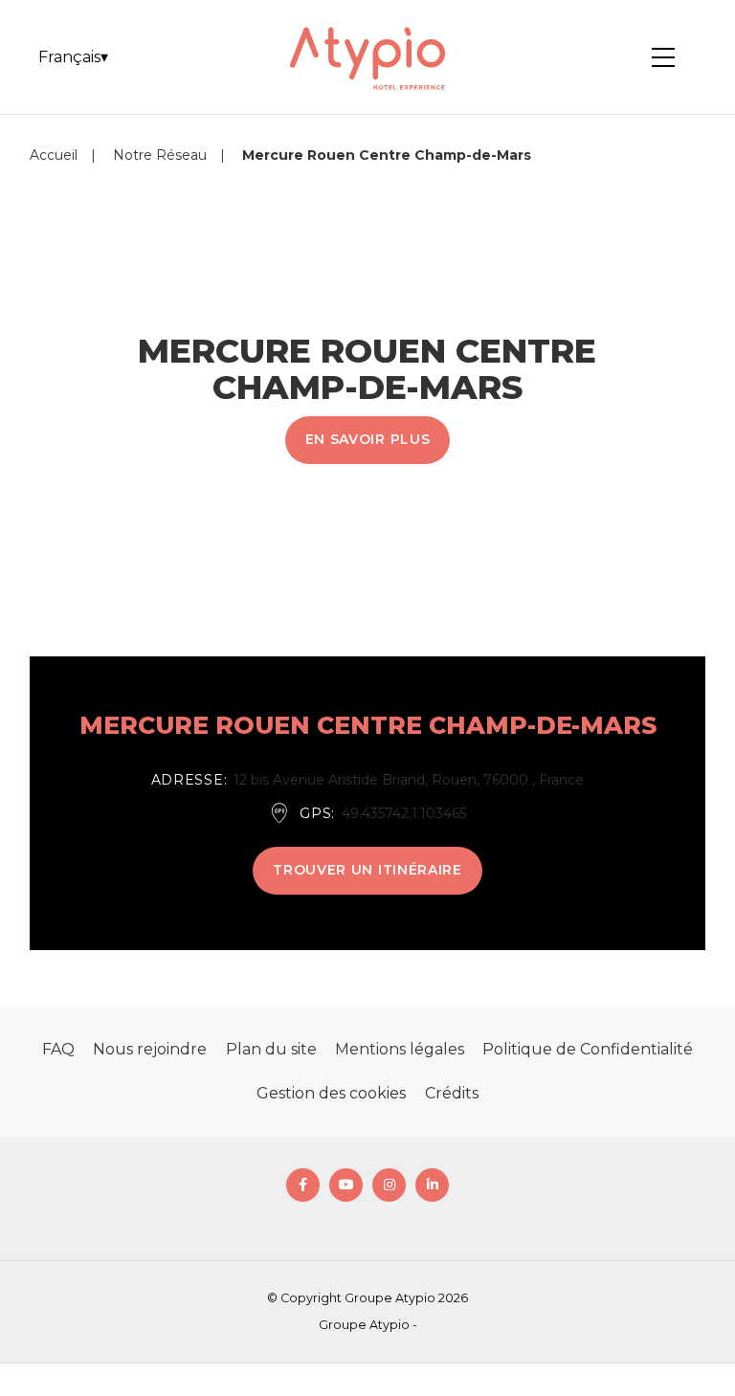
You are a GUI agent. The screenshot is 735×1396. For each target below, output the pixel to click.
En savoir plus (368, 439)
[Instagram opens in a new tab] (389, 1185)
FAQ (58, 1049)
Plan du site (271, 1049)
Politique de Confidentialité (587, 1049)
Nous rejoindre (150, 1049)
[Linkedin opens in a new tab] (432, 1185)
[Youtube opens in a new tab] (346, 1185)
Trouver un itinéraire (367, 869)
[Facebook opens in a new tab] (303, 1185)
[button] (73, 57)
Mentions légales (399, 1049)
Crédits (452, 1093)
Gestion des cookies (331, 1093)
